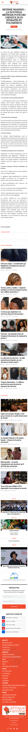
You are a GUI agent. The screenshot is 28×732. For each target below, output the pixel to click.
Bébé (4, 659)
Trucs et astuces (9, 688)
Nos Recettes (7, 690)
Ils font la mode (9, 702)
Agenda (5, 680)
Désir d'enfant (8, 654)
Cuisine (5, 683)
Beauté (5, 640)
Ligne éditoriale (14, 720)
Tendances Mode (9, 695)
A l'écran (6, 673)
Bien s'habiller (8, 697)
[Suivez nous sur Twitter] (14, 728)
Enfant (5, 661)
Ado (4, 664)
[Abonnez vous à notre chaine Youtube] (17, 728)
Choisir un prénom (10, 666)
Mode (4, 692)
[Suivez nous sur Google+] (11, 728)
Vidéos (5, 678)
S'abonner (14, 606)
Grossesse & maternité (11, 657)
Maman (5, 652)
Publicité (14, 722)
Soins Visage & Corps (10, 645)
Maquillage (7, 642)
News (4, 669)
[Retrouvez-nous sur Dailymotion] (19, 728)
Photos (5, 676)
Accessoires (7, 699)
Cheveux (5, 647)
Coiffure (6, 650)
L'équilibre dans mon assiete (14, 685)
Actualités (6, 671)
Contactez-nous (14, 724)
